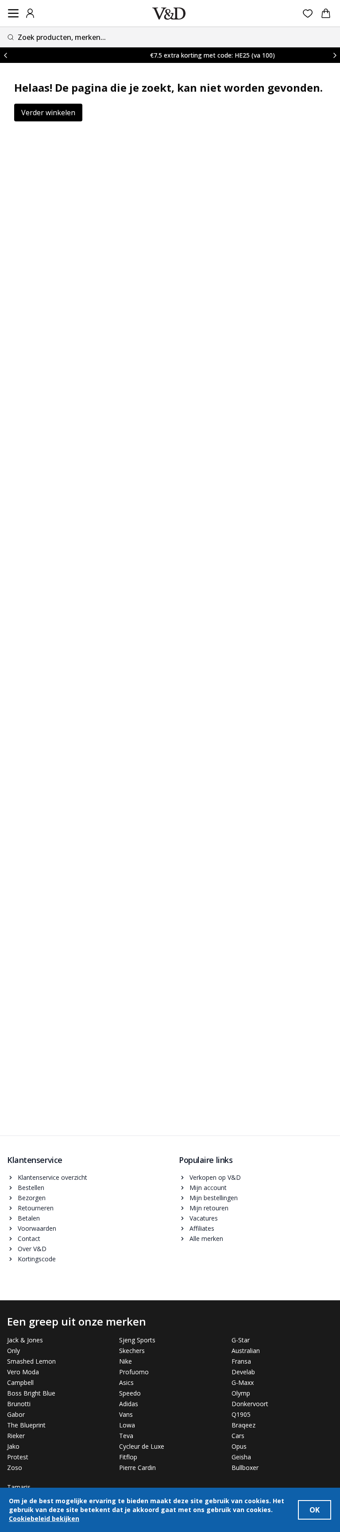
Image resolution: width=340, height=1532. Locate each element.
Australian (246, 1350)
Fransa (241, 1361)
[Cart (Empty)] (326, 13)
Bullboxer (245, 1467)
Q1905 (241, 1414)
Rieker (16, 1435)
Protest (17, 1457)
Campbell (20, 1382)
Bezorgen (32, 1198)
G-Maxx (243, 1382)
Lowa (127, 1425)
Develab (243, 1372)
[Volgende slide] (334, 55)
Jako (13, 1446)
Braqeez (243, 1425)
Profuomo (134, 1372)
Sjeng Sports (137, 1340)
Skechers (132, 1350)
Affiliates (201, 1228)
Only (13, 1350)
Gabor (16, 1414)
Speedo (130, 1393)
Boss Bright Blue (31, 1393)
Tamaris (19, 1487)
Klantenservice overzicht (52, 1177)
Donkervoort (250, 1404)
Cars (238, 1435)
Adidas (128, 1404)
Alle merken (206, 1238)
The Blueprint (26, 1425)
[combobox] (170, 37)
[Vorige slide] (5, 55)
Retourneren (36, 1208)
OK (314, 1510)
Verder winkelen (48, 112)
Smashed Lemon (31, 1361)
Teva (126, 1435)
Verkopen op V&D (215, 1177)
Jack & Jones (25, 1340)
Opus (239, 1446)
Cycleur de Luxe (141, 1446)
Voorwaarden (37, 1228)
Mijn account (208, 1187)
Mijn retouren (208, 1208)
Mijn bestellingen (213, 1198)
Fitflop (128, 1457)
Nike (125, 1361)
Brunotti (19, 1404)
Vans (126, 1414)
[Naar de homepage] (169, 13)
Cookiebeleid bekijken (44, 1518)
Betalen (29, 1218)
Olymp (241, 1393)
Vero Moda (23, 1372)
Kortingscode (37, 1259)
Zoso (14, 1467)
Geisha (241, 1457)
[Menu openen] (13, 13)
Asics (126, 1382)
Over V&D (32, 1248)
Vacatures (203, 1218)
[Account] (30, 13)
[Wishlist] (308, 13)
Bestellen (31, 1187)
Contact (29, 1238)
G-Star (241, 1340)
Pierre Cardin (137, 1467)
